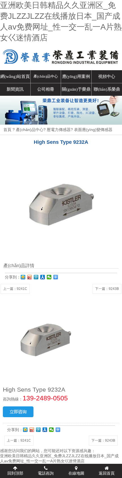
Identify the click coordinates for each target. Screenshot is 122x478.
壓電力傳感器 (59, 129)
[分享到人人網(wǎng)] (42, 277)
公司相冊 (45, 89)
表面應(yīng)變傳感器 (93, 129)
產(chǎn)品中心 (45, 76)
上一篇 (15, 289)
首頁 (7, 129)
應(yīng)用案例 (76, 76)
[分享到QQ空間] (23, 277)
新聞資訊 (15, 89)
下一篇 (107, 289)
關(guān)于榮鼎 (76, 89)
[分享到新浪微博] (29, 277)
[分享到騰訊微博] (36, 277)
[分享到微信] (49, 277)
